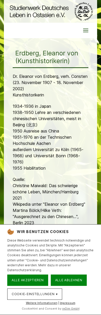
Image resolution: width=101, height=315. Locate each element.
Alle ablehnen (68, 280)
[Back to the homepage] (50, 11)
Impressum (67, 303)
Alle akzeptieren (28, 280)
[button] (85, 30)
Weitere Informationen (41, 303)
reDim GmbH (71, 308)
